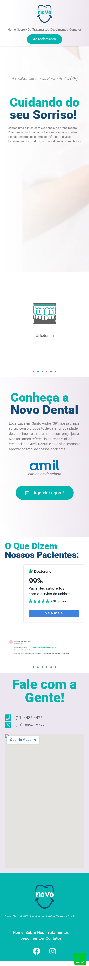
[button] (33, 371)
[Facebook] (36, 951)
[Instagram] (52, 951)
